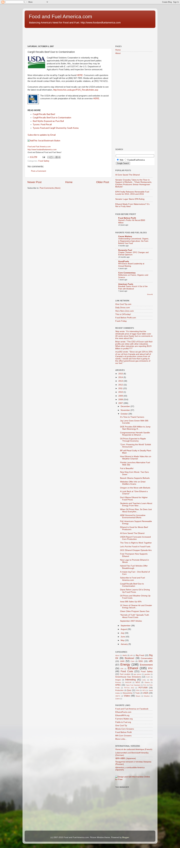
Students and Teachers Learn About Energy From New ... (136, 504)
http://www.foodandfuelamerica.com (42, 150)
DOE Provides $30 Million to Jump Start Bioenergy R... (135, 428)
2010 (120, 392)
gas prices (137, 674)
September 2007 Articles (131, 621)
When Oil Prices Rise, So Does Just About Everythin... (136, 510)
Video (127, 695)
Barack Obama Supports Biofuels (135, 478)
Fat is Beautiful (126, 468)
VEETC (117, 696)
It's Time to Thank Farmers (132, 417)
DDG (141, 661)
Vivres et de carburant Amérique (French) (133, 749)
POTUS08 (143, 688)
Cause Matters (125, 236)
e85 (151, 661)
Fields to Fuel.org (123, 722)
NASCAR (128, 682)
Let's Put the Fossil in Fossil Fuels (135, 547)
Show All (150, 294)
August (124, 629)
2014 (120, 377)
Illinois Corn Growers (124, 729)
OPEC (118, 685)
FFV (150, 668)
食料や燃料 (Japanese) (125, 758)
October (124, 414)
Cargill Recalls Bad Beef (44, 114)
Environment (146, 664)
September (126, 626)
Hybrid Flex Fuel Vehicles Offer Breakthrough (134, 567)
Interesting (130, 679)
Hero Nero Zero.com (124, 311)
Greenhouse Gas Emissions (128, 677)
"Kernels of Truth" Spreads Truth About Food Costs (134, 616)
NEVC (138, 682)
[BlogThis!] (51, 157)
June (123, 637)
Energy (125, 664)
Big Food (140, 655)
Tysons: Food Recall (42, 124)
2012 (120, 385)
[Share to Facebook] (56, 157)
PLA (144, 685)
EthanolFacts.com (123, 712)
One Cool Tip (121, 725)
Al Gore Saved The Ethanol (127, 175)
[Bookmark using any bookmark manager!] (44, 141)
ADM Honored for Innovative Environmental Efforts (132, 516)
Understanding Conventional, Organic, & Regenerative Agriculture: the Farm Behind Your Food (133, 241)
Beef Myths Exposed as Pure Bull (48, 121)
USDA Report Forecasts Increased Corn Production (135, 538)
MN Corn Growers (123, 736)
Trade (137, 693)
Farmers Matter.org (124, 719)
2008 (120, 399)
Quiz (129, 690)
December (125, 406)
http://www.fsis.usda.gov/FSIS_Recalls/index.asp (75, 90)
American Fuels (125, 284)
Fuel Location (125, 674)
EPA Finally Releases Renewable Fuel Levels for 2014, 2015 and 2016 (132, 193)
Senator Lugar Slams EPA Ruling (129, 199)
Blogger (125, 837)
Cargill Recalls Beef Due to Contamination (52, 117)
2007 (120, 403)
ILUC (148, 677)
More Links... (121, 739)
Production (119, 690)
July (123, 633)
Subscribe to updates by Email (42, 135)
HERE (80, 75)
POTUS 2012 (129, 688)
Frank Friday (121, 321)
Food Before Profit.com (125, 318)
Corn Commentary (127, 273)
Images (118, 680)
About (118, 53)
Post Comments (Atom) (50, 188)
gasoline (147, 674)
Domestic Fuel (125, 250)
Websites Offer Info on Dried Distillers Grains (132, 483)
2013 (120, 381)
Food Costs (127, 671)
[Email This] (48, 157)
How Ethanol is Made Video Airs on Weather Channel (135, 457)
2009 (120, 396)
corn (122, 661)
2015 (120, 374)
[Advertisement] (76, 35)
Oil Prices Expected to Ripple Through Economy (133, 440)
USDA (145, 693)
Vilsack (138, 696)
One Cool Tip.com (123, 304)
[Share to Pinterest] (59, 157)
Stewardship (127, 693)
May (123, 640)
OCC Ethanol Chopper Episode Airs (136, 550)
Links (144, 680)
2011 (120, 388)
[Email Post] (43, 157)
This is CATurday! (123, 314)
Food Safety (43, 161)
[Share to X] (54, 157)
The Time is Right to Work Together (136, 543)
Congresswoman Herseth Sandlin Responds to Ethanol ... (135, 434)
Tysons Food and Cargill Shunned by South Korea (55, 128)
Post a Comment (38, 171)
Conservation (147, 658)
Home (69, 182)
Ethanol (133, 668)
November (125, 410)
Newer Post (34, 182)
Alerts (124, 655)
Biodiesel (129, 658)
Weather (147, 696)
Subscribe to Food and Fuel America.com (132, 579)
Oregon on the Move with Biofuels (135, 488)
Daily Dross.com (122, 308)
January (124, 644)
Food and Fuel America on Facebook (131, 709)
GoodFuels (123, 261)
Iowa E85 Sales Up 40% (130, 602)
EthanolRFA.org (122, 715)
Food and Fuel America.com (60, 16)
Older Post (102, 182)
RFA (137, 690)
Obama (147, 682)
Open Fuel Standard (133, 685)
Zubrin (117, 699)
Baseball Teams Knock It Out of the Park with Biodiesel (133, 287)
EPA (122, 668)
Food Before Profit (127, 218)
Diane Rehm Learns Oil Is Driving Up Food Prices (135, 591)
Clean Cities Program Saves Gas (134, 611)
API (131, 655)
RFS (144, 690)
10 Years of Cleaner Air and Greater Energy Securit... (136, 606)
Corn (132, 661)
